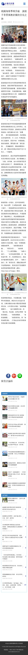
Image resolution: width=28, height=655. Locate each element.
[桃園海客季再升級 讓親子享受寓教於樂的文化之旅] (8, 376)
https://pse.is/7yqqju (8, 271)
